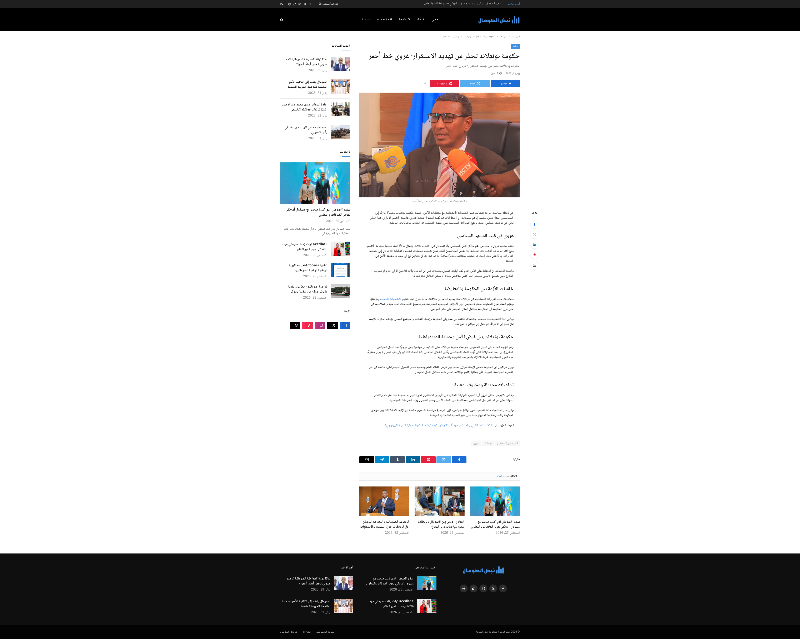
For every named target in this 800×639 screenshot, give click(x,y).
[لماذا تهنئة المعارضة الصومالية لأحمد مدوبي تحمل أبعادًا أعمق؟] (340, 64)
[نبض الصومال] (499, 20)
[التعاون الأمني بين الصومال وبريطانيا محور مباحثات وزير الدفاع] (439, 501)
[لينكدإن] (535, 245)
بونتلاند (488, 443)
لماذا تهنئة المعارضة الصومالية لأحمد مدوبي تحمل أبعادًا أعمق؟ (305, 62)
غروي (476, 443)
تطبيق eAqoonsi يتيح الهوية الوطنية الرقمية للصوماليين (308, 268)
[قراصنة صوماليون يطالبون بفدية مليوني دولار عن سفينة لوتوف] (340, 291)
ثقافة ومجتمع (384, 19)
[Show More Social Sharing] (425, 83)
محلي (435, 19)
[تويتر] (535, 234)
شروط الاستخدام (288, 632)
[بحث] (282, 20)
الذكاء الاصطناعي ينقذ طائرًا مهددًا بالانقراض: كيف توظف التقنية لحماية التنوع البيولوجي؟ (438, 425)
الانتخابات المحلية (390, 299)
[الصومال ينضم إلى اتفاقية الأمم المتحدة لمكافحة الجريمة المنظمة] (340, 86)
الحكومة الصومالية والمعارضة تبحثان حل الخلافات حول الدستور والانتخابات (384, 525)
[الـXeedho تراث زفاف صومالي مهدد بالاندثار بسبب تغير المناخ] (340, 249)
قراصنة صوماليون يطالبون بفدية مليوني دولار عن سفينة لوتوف (307, 289)
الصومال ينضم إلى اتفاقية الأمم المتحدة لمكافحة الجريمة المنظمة (307, 85)
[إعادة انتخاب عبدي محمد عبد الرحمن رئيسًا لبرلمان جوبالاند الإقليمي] (340, 109)
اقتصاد (421, 19)
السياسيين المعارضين (507, 443)
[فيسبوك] (535, 224)
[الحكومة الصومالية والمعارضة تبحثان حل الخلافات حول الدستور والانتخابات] (384, 501)
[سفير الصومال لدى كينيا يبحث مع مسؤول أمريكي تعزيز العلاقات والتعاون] (495, 501)
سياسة (366, 19)
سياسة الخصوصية (325, 632)
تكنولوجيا (404, 19)
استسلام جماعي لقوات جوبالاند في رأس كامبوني (306, 130)
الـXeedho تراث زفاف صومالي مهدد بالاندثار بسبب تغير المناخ (304, 247)
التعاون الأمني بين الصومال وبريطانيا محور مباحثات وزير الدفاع (441, 525)
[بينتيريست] (535, 255)
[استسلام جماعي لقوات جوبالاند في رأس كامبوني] (340, 132)
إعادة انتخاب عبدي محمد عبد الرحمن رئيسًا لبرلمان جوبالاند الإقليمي (304, 107)
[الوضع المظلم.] (282, 4)
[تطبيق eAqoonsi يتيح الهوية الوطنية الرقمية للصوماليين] (340, 270)
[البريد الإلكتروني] (535, 265)
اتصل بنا (306, 632)
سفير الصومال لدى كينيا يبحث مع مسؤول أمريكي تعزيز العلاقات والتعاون (462, 4)
